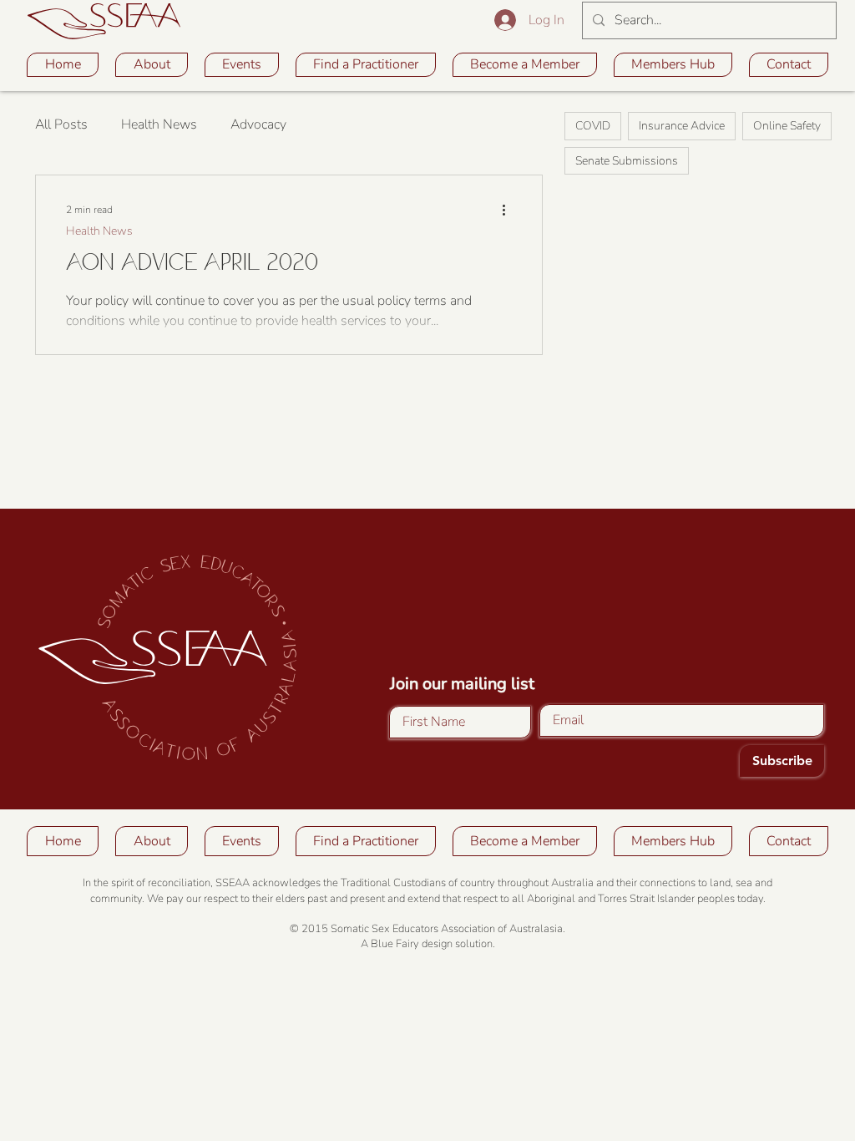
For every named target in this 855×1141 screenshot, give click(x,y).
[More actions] (509, 210)
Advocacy (258, 124)
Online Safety (787, 126)
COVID (592, 126)
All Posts (61, 124)
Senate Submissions (626, 161)
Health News (159, 124)
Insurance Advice (682, 126)
